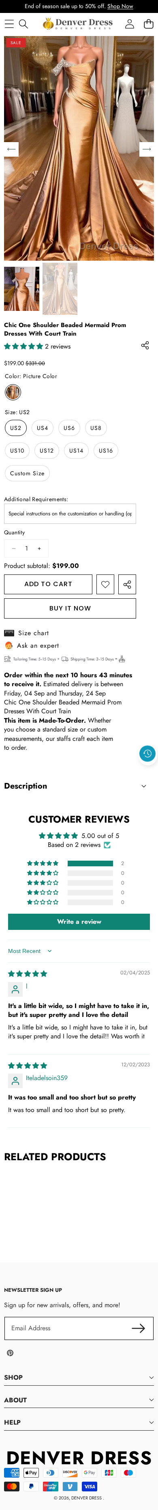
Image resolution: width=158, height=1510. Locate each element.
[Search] (23, 24)
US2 (15, 428)
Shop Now (120, 6)
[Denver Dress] (78, 24)
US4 (42, 428)
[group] (21, 289)
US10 (17, 451)
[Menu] (9, 24)
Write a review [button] (79, 921)
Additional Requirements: (36, 499)
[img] (27, 973)
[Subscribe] (138, 1328)
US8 (96, 428)
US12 (47, 451)
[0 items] (148, 24)
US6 (69, 428)
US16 (106, 451)
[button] (148, 772)
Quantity (14, 532)
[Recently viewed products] (147, 754)
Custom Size (27, 473)
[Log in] (129, 24)
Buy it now (70, 608)
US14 (76, 451)
